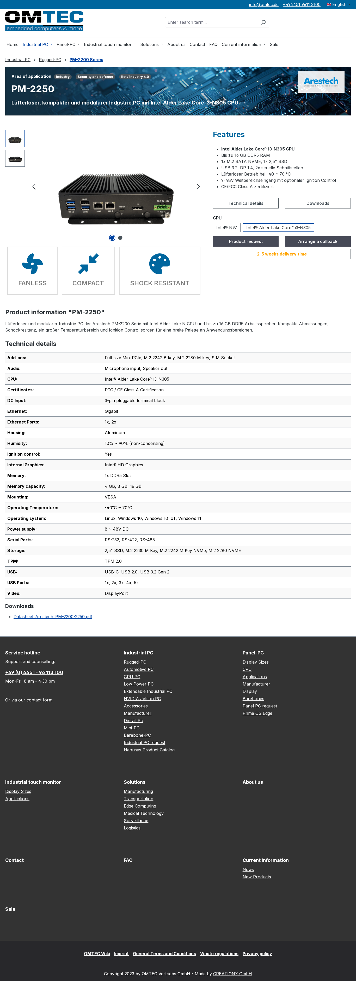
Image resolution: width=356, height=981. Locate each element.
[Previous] (34, 186)
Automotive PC (139, 669)
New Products (257, 876)
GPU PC (132, 676)
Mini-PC (131, 727)
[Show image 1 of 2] (112, 238)
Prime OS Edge (257, 713)
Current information (266, 860)
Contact (14, 860)
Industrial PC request (144, 742)
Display (250, 691)
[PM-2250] (116, 186)
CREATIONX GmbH (232, 973)
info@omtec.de (264, 4)
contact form (39, 700)
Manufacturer (137, 713)
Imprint (121, 953)
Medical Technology (144, 813)
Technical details (245, 203)
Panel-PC (253, 652)
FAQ (128, 860)
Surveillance (136, 820)
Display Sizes (256, 662)
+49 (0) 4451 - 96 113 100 (34, 672)
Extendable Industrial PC (148, 691)
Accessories (136, 706)
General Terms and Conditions (164, 953)
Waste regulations (219, 953)
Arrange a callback (317, 241)
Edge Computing (140, 806)
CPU (247, 669)
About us (253, 782)
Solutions (134, 782)
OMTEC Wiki (97, 953)
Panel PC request (260, 706)
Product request (246, 241)
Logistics (132, 828)
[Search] (263, 22)
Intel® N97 (226, 227)
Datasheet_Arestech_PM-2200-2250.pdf (53, 616)
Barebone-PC (137, 735)
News (248, 869)
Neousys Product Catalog (149, 749)
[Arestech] (321, 81)
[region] (104, 186)
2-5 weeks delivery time (282, 254)
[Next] (198, 186)
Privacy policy (257, 953)
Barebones (253, 698)
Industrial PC (138, 652)
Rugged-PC (135, 662)
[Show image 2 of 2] (120, 238)
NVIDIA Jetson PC (142, 698)
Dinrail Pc (133, 720)
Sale (10, 909)
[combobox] (211, 22)
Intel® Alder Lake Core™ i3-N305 (278, 227)
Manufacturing (138, 791)
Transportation (138, 798)
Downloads (317, 203)
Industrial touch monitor (33, 782)
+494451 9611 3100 (302, 4)
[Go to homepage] (44, 21)
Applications (255, 676)
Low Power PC (139, 684)
